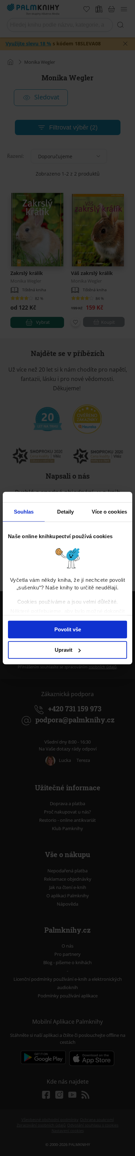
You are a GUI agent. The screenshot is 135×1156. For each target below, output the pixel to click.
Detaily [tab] (65, 512)
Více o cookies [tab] (109, 512)
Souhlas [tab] (24, 512)
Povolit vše (67, 629)
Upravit (63, 650)
